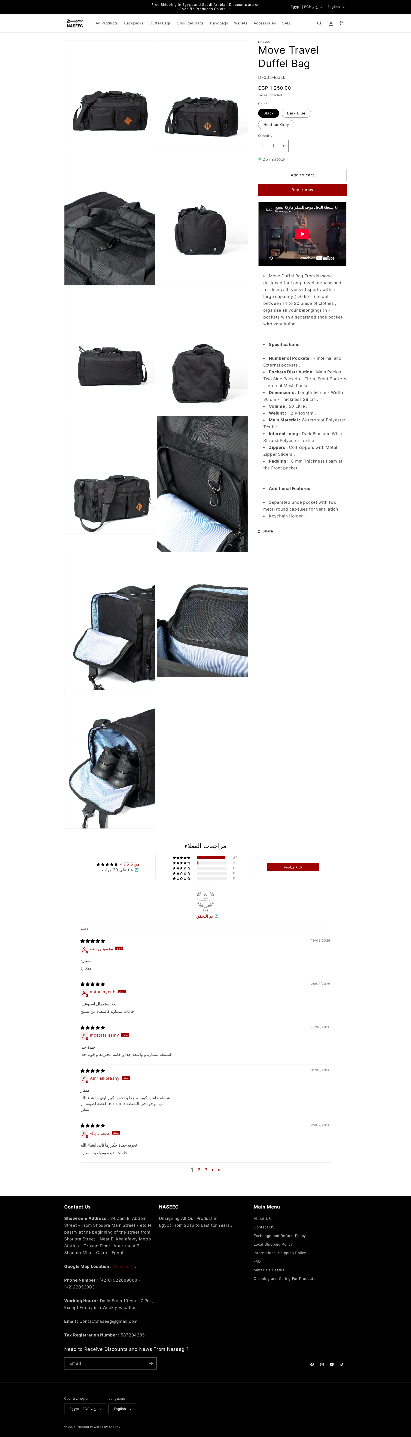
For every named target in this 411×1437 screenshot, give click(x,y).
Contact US (264, 1227)
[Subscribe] (150, 1363)
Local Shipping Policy (273, 1244)
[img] (92, 941)
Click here (123, 1266)
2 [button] (199, 1169)
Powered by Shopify (105, 1426)
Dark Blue (296, 113)
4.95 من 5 (129, 864)
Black (269, 113)
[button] (319, 23)
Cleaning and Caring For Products (284, 1278)
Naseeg (83, 1426)
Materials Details (269, 1270)
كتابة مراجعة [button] (293, 867)
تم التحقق (204, 916)
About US (262, 1218)
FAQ (257, 1261)
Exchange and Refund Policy (280, 1236)
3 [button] (206, 1169)
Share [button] (267, 531)
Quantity (265, 136)
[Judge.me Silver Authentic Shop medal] (205, 899)
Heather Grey (276, 124)
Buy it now (303, 189)
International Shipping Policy (280, 1253)
